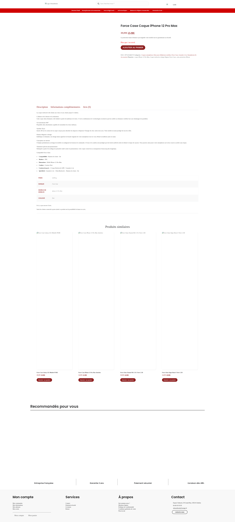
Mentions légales (123, 505)
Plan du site (121, 511)
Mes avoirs (16, 509)
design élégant (164, 57)
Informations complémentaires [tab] (65, 107)
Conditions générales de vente (127, 509)
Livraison (68, 507)
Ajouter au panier (133, 48)
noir (178, 57)
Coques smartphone (147, 55)
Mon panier (32, 515)
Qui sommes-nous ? (124, 503)
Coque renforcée (155, 57)
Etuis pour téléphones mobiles (162, 55)
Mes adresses (16, 507)
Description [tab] (42, 107)
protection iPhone (185, 57)
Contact (68, 503)
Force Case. (172, 57)
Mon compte (19, 515)
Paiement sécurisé (71, 505)
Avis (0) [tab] (87, 107)
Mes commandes (17, 503)
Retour (67, 509)
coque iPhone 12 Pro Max (142, 57)
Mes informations (18, 505)
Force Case (175, 55)
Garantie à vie (183, 55)
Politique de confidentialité (126, 507)
